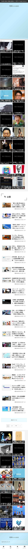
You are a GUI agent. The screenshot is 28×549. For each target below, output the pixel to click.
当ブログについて (6, 541)
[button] (25, 322)
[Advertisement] (14, 24)
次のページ (14, 420)
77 (16, 425)
